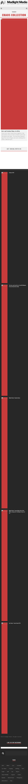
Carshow (19, 765)
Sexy (11, 780)
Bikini (8, 765)
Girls (23, 768)
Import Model (5, 774)
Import (17, 771)
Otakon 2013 (11, 172)
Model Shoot (11, 777)
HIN (8, 771)
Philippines (19, 777)
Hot (12, 771)
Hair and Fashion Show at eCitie (10, 131)
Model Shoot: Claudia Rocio (14, 398)
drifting (17, 768)
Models (3, 777)
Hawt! (3, 771)
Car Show (4, 768)
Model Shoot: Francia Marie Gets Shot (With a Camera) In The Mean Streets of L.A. (17, 512)
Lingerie (13, 774)
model (19, 774)
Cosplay (11, 768)
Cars (13, 765)
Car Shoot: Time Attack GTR (14, 623)
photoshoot (5, 780)
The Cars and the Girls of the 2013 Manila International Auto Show (17, 286)
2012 (3, 765)
